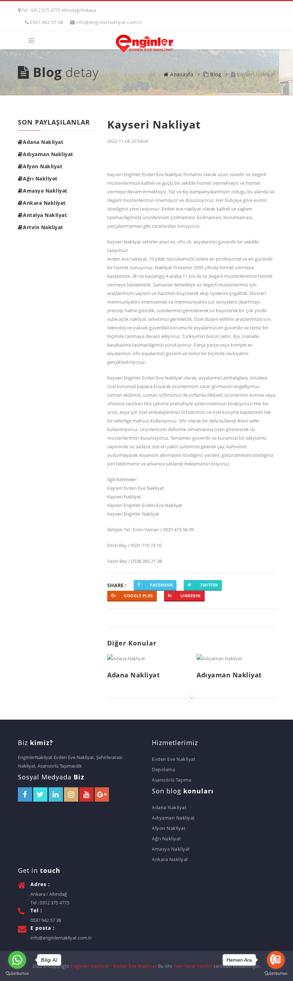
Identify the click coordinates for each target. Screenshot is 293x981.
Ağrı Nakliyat (40, 178)
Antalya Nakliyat (45, 215)
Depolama (163, 769)
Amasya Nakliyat (45, 190)
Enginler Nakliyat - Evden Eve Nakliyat (113, 966)
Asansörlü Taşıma (171, 780)
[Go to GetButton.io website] (275, 973)
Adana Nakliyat (43, 142)
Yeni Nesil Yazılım (193, 966)
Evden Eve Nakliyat (173, 759)
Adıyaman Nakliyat (48, 154)
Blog (215, 74)
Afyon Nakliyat (42, 166)
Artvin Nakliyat (43, 227)
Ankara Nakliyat (44, 202)
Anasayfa (181, 74)
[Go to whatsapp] (17, 960)
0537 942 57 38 (46, 22)
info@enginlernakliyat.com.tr (109, 22)
